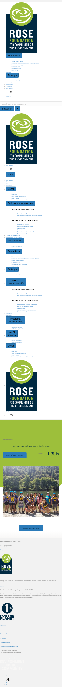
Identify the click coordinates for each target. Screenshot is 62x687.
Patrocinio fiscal (21, 228)
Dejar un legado (15, 198)
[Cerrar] (17, 108)
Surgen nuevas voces (17, 327)
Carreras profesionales (5, 634)
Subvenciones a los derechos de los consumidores (29, 215)
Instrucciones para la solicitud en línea (26, 232)
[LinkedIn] (6, 684)
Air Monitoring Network (17, 329)
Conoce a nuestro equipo (18, 64)
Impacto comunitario (16, 246)
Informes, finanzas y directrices (19, 264)
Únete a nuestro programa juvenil (14, 237)
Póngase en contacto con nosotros (8, 550)
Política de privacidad (5, 642)
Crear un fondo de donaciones (19, 196)
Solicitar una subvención (20, 203)
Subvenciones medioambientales (25, 214)
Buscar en (8, 96)
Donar (13, 83)
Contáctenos (9, 86)
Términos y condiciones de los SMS (9, 646)
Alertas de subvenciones (23, 224)
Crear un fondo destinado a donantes (20, 81)
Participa (12, 75)
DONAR (2, 586)
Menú (10, 174)
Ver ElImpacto (12, 333)
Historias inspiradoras (17, 248)
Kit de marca (15, 70)
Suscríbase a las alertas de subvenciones (27, 304)
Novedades (8, 72)
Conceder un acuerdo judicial (13, 235)
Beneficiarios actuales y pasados (25, 226)
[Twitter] (8, 681)
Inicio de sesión (9, 88)
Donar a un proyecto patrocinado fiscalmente (22, 200)
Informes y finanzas (16, 68)
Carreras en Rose (16, 66)
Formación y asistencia (23, 230)
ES (11, 91)
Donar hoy (14, 194)
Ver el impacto (15, 240)
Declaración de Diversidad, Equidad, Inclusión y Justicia (25, 63)
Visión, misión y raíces (17, 61)
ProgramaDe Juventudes (15, 320)
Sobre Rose (14, 55)
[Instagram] (6, 683)
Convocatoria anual (22, 233)
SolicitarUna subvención (16, 281)
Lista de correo (9, 84)
